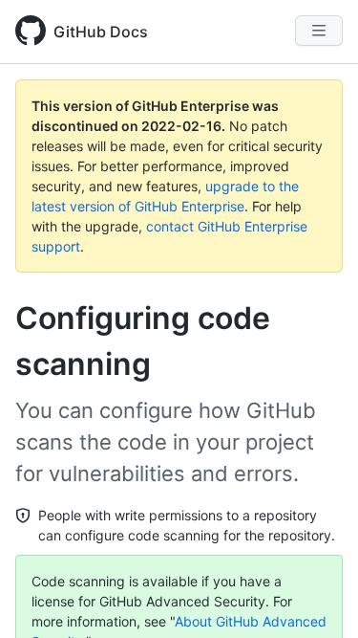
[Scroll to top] (316, 596)
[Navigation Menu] (319, 30)
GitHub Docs (100, 31)
